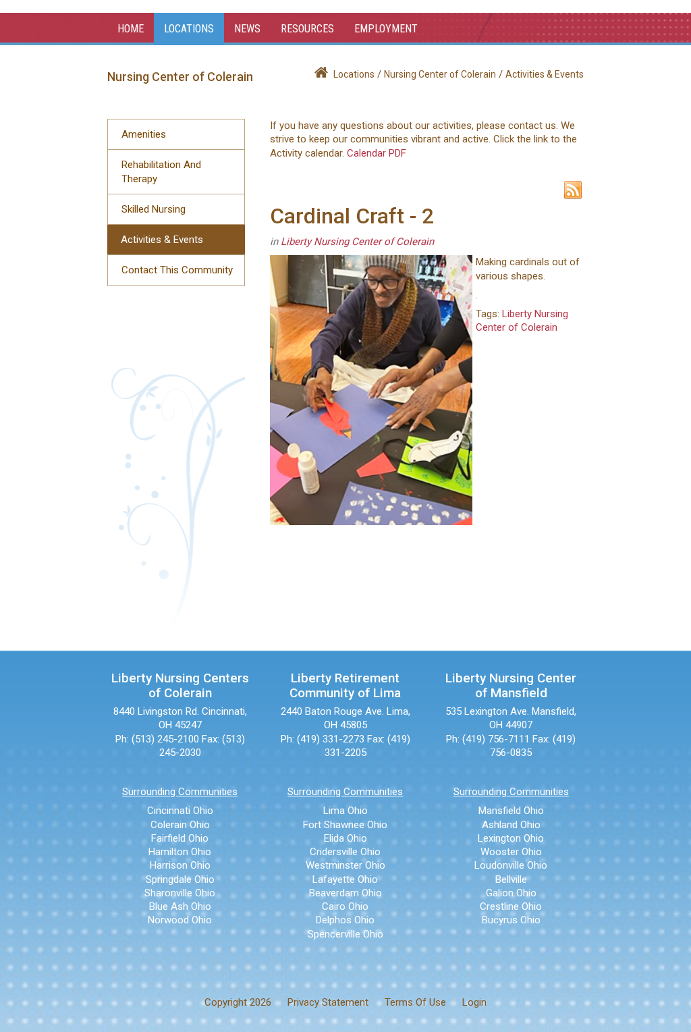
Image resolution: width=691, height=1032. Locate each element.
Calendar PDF (376, 153)
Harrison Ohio (180, 865)
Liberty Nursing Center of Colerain (357, 242)
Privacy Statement (327, 1002)
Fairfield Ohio (180, 838)
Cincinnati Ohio (180, 811)
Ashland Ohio (511, 825)
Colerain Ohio (180, 825)
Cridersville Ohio (345, 852)
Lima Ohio (345, 811)
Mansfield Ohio (511, 811)
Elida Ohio (345, 838)
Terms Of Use (415, 1002)
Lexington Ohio (511, 838)
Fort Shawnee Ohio (345, 825)
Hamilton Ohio (179, 852)
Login (474, 1002)
